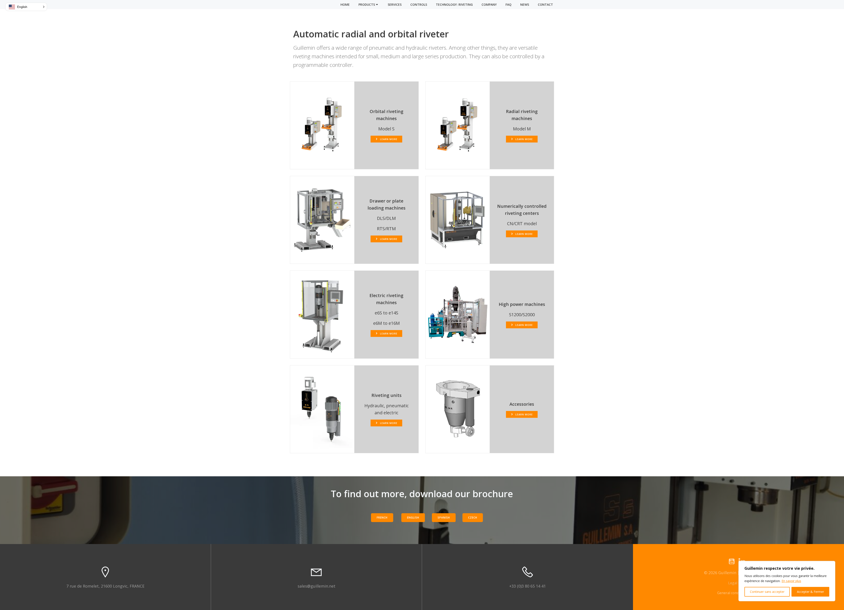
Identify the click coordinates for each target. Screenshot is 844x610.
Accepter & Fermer (810, 592)
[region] (786, 581)
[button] (26, 7)
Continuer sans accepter (767, 592)
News (524, 4)
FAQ (508, 4)
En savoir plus (791, 581)
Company (489, 4)
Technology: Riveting (454, 4)
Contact (545, 4)
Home (345, 4)
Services (395, 4)
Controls (418, 4)
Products (366, 4)
